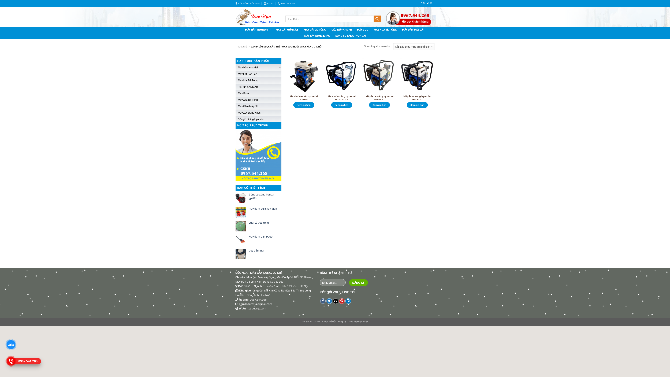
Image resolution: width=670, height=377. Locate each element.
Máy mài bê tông (315, 29)
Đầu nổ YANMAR (342, 29)
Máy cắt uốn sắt (287, 29)
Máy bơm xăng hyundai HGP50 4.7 (417, 98)
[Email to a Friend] (335, 301)
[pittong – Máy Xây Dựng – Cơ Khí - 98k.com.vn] (258, 17)
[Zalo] (11, 345)
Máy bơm (362, 29)
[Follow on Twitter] (428, 3)
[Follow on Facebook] (421, 3)
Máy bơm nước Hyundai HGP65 (304, 98)
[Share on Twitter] (329, 301)
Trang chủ (242, 46)
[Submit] (377, 19)
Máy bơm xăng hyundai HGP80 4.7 (379, 98)
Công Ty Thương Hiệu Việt (352, 321)
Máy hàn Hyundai (256, 29)
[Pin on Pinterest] (342, 301)
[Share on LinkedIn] (348, 301)
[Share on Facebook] (323, 301)
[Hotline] (11, 361)
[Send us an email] (431, 3)
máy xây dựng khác (317, 35)
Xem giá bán (304, 105)
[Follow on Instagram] (424, 3)
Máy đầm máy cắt (413, 29)
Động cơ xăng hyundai (350, 35)
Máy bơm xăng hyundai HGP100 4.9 (342, 98)
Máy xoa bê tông (385, 29)
